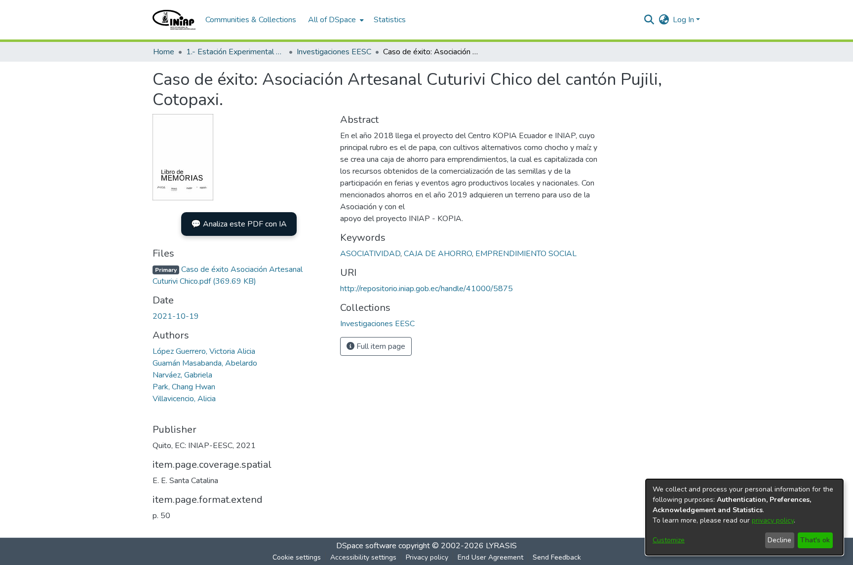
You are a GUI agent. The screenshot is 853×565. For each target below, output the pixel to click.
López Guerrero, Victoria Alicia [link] (204, 351)
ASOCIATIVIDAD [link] (370, 253)
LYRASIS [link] (501, 545)
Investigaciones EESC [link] (334, 51)
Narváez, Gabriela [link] (182, 375)
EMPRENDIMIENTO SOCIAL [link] (526, 253)
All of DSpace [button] (332, 19)
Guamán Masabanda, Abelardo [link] (205, 363)
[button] (174, 20)
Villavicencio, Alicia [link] (184, 398)
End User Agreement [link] (490, 557)
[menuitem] (335, 19)
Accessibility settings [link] (363, 557)
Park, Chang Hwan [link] (184, 386)
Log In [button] (684, 19)
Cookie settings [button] (296, 557)
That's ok (815, 540)
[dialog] (744, 517)
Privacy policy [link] (427, 557)
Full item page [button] (379, 346)
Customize (669, 540)
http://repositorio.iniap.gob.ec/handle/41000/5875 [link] (426, 288)
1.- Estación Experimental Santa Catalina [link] (235, 51)
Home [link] (163, 51)
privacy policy (773, 520)
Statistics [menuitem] (390, 19)
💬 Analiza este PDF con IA (239, 224)
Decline (779, 540)
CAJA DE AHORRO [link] (438, 253)
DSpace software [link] (366, 545)
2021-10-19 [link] (176, 316)
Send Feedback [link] (557, 557)
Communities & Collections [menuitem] (250, 19)
